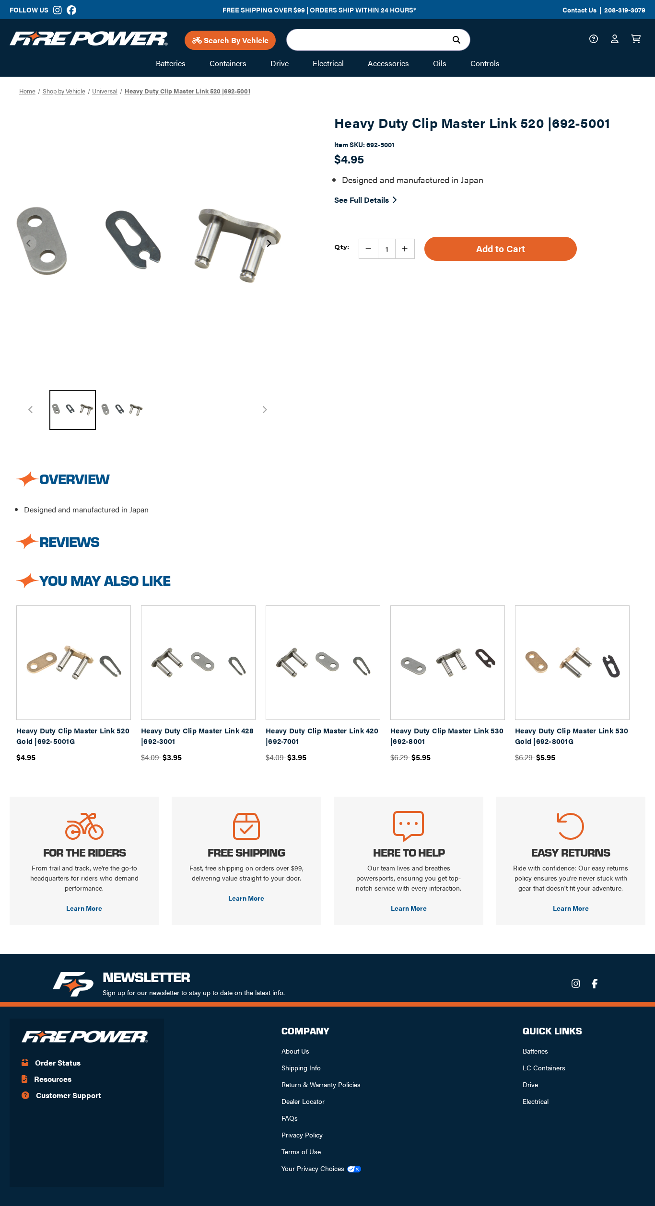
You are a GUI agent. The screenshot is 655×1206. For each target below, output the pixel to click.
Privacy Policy (302, 1134)
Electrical (536, 1101)
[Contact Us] (596, 40)
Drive (530, 1084)
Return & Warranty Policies (321, 1084)
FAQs (289, 1118)
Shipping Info (301, 1067)
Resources (51, 1078)
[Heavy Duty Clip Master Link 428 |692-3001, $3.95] (198, 662)
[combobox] (378, 40)
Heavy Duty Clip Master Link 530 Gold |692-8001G (571, 735)
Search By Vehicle (235, 40)
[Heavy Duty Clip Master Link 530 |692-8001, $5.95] (447, 662)
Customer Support (67, 1095)
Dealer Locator (303, 1101)
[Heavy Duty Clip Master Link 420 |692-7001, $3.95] (323, 662)
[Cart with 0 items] (638, 40)
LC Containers (544, 1067)
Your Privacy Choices (312, 1168)
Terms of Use (301, 1151)
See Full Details (361, 199)
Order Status (57, 1062)
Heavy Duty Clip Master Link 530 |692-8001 (446, 735)
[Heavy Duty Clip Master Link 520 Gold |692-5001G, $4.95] (73, 662)
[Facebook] (71, 10)
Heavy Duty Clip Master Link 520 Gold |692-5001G (72, 735)
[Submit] (458, 39)
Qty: (341, 247)
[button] (268, 243)
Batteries (535, 1050)
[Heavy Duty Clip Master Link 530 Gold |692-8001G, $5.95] (572, 662)
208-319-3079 (624, 9)
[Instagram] (57, 10)
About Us (295, 1050)
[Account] (617, 40)
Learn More (84, 908)
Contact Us (579, 9)
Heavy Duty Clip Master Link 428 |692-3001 (197, 735)
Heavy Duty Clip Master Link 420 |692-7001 (322, 735)
